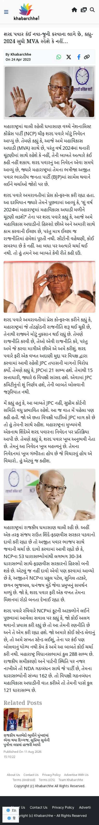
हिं (13, 818)
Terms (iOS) (47, 780)
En (13, 810)
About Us (13, 775)
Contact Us (31, 775)
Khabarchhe (21, 54)
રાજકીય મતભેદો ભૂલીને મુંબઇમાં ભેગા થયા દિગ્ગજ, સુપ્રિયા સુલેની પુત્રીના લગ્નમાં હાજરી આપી (27, 740)
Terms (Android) (23, 780)
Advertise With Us (76, 775)
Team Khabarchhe (70, 780)
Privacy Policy (51, 775)
